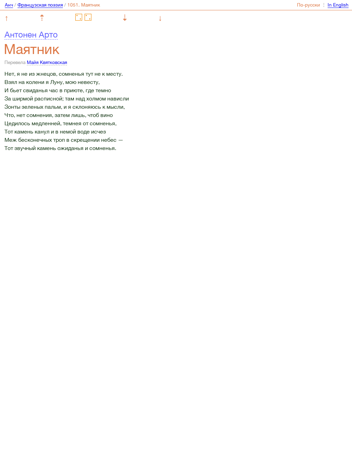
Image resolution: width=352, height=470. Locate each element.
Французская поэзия (40, 5)
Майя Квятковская (47, 62)
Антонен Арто (31, 34)
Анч (9, 5)
